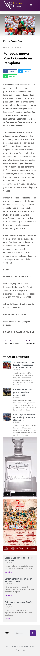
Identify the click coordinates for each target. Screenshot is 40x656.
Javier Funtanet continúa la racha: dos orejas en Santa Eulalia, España (24, 365)
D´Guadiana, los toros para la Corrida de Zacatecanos (22, 392)
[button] (31, 4)
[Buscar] (33, 633)
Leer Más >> (8, 572)
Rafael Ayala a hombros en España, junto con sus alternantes (24, 417)
